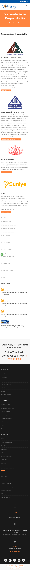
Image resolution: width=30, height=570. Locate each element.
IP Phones (3, 473)
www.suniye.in (10, 209)
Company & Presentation (9, 228)
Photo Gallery (6, 90)
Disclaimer (3, 463)
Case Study (5, 246)
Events (4, 239)
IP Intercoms (4, 476)
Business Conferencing (6, 487)
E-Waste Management (6, 442)
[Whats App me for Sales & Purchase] (2, 254)
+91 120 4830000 (17, 517)
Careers (4, 274)
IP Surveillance (4, 480)
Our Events (4, 449)
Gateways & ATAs (5, 497)
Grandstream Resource (8, 256)
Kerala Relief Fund (6, 172)
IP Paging (3, 494)
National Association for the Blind (11, 139)
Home (5, 22)
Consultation (4, 374)
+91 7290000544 (17, 515)
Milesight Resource (7, 253)
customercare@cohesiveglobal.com (15, 553)
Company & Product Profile (9, 225)
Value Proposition (5, 387)
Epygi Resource (6, 263)
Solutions (3, 439)
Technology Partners (6, 394)
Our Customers (6, 235)
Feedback (21, 565)
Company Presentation (6, 418)
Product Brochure (5, 411)
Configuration (4, 377)
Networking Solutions (6, 490)
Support (3, 391)
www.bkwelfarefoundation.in (14, 88)
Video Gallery (4, 422)
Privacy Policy (4, 459)
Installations (4, 381)
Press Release (6, 242)
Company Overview (7, 221)
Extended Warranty (6, 384)
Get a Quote (16, 568)
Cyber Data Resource (8, 270)
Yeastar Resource (7, 267)
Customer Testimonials (8, 232)
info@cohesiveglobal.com (15, 548)
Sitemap (3, 429)
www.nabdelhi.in (11, 137)
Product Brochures (7, 249)
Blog (4, 277)
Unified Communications (7, 483)
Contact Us (11, 565)
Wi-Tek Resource (7, 260)
